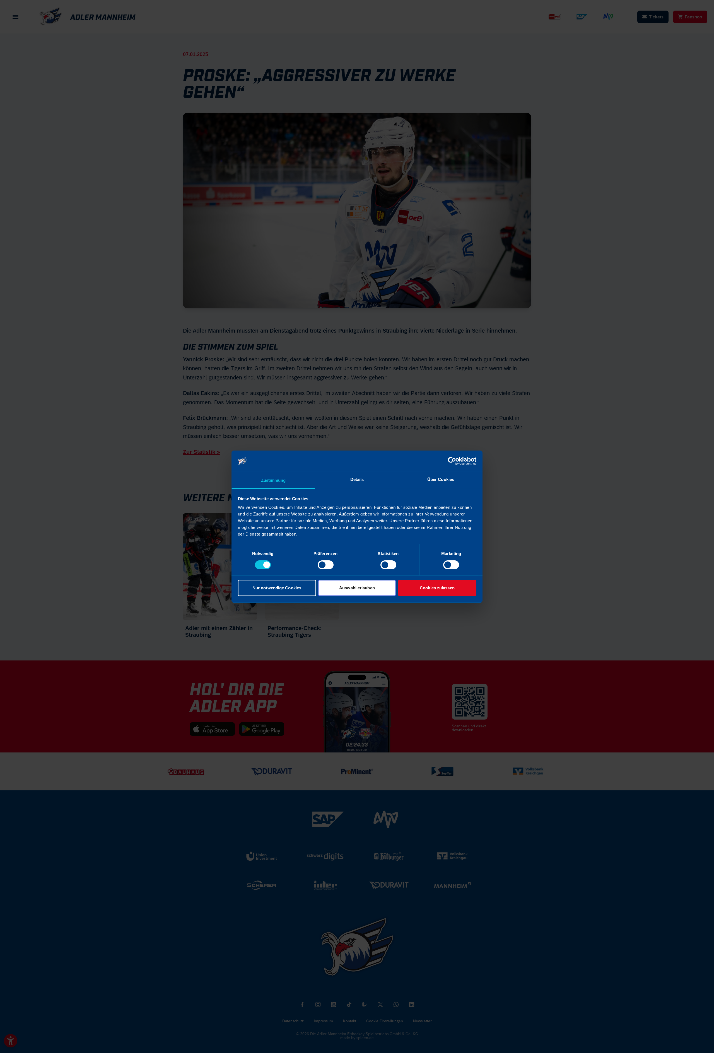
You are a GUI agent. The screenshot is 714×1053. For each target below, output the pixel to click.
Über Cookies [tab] (440, 479)
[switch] (326, 564)
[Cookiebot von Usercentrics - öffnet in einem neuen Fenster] (452, 461)
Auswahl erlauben (357, 587)
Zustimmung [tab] (273, 480)
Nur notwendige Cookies (276, 587)
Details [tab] (357, 479)
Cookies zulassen (437, 587)
